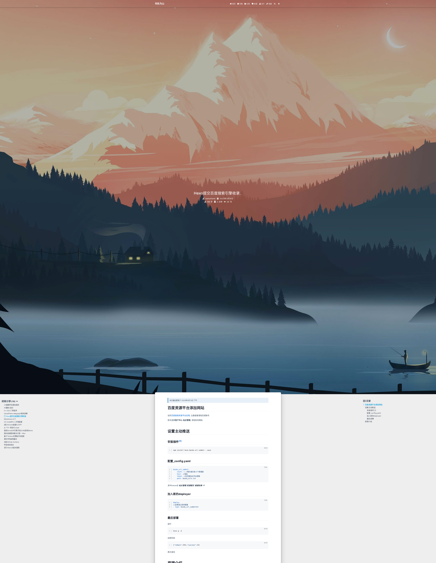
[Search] (275, 4)
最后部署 (370, 419)
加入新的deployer (374, 416)
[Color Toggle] (279, 4)
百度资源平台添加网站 (373, 405)
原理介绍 (368, 421)
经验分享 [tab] (8, 401)
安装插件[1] (371, 410)
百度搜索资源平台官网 (180, 415)
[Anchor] (207, 408)
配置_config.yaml (374, 413)
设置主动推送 (370, 407)
